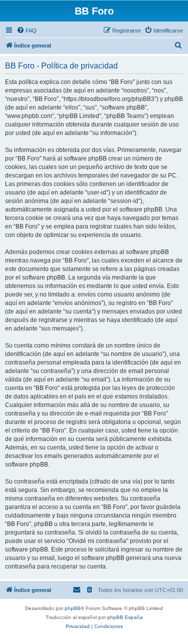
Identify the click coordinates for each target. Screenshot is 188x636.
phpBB (73, 608)
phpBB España (125, 617)
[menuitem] (27, 30)
